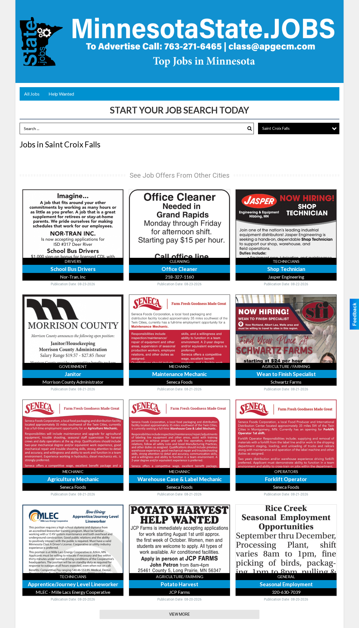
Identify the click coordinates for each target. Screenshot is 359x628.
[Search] (250, 128)
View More (179, 614)
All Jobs (32, 93)
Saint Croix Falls (276, 128)
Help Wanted (61, 93)
